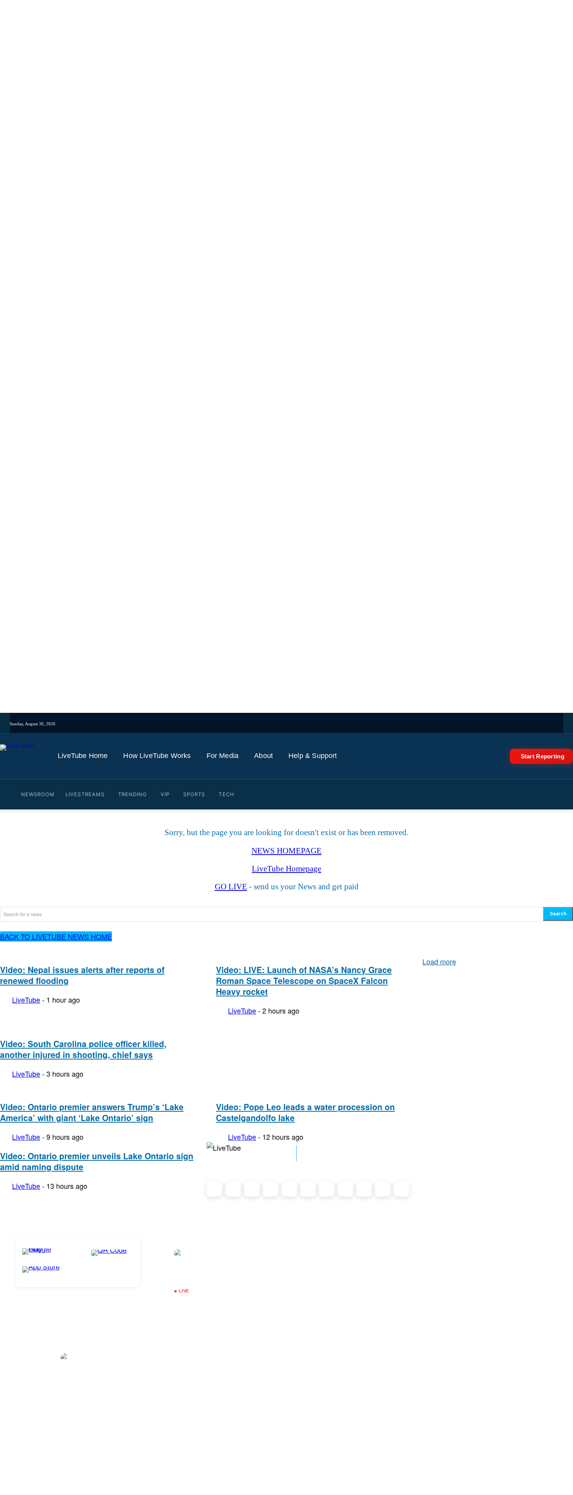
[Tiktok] (288, 723)
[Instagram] (277, 723)
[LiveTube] (17, 756)
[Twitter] (310, 723)
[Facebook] (299, 723)
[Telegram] (342, 723)
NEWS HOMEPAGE (286, 850)
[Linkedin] (331, 723)
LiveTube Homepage (286, 868)
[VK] (353, 723)
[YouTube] (321, 723)
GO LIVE (231, 886)
